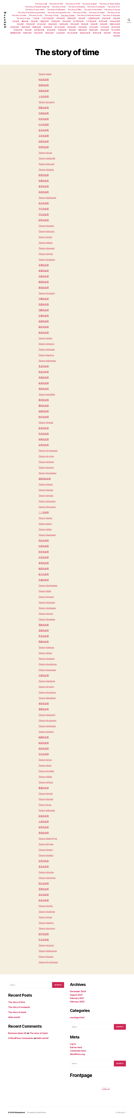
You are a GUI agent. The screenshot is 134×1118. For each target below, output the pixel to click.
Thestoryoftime (45, 74)
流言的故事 (93, 27)
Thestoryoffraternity (47, 715)
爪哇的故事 (104, 27)
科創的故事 (44, 546)
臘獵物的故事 (15, 33)
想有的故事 (74, 24)
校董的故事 (44, 180)
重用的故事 (44, 400)
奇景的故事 (103, 21)
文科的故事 (44, 135)
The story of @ (41, 4)
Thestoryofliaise (45, 653)
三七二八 (106, 1088)
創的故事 (116, 18)
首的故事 (116, 36)
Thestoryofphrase (46, 490)
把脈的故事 (44, 304)
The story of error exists (35, 10)
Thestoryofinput (45, 518)
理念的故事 (44, 540)
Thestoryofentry (45, 523)
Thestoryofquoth (46, 793)
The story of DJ (114, 7)
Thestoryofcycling (46, 456)
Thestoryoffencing (46, 462)
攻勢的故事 (44, 445)
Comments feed (78, 1051)
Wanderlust (5, 20)
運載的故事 (44, 709)
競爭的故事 (44, 827)
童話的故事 (51, 30)
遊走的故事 (44, 900)
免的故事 (81, 18)
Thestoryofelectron (46, 231)
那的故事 (107, 33)
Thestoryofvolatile (46, 771)
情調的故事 (63, 24)
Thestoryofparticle (46, 225)
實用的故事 (44, 563)
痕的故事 (28, 30)
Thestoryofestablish (47, 394)
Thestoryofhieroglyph (48, 838)
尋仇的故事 (41, 24)
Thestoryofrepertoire (47, 692)
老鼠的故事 (104, 30)
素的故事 (72, 30)
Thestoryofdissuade (47, 810)
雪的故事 (116, 33)
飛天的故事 (44, 883)
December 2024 (78, 991)
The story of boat (59, 7)
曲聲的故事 (44, 270)
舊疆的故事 (27, 33)
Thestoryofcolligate (47, 911)
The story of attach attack (109, 4)
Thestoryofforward (46, 164)
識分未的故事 (72, 33)
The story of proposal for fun (58, 12)
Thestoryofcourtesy (47, 102)
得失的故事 (44, 119)
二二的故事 (44, 512)
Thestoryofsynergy (46, 686)
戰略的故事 (44, 641)
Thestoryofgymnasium (48, 450)
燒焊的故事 (44, 748)
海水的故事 (44, 203)
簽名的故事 (44, 130)
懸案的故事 (44, 107)
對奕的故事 (44, 433)
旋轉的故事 (44, 411)
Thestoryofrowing (46, 467)
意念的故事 (44, 939)
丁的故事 (35, 18)
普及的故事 (44, 866)
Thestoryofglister (46, 782)
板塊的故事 (44, 383)
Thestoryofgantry (46, 849)
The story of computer (96, 7)
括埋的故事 (14, 27)
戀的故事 (94, 24)
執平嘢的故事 (78, 21)
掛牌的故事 (25, 27)
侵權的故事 (71, 18)
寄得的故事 (30, 24)
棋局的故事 (44, 428)
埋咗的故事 (66, 21)
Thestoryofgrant (45, 917)
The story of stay (51, 15)
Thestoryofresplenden (48, 585)
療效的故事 (44, 332)
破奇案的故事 (39, 30)
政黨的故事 (44, 816)
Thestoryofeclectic (46, 945)
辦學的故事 (44, 175)
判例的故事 (44, 113)
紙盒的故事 (44, 372)
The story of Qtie (79, 12)
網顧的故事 (82, 30)
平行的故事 (44, 209)
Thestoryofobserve (46, 343)
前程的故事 (44, 192)
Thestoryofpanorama (47, 670)
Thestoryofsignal (46, 254)
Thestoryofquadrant (47, 619)
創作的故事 (44, 934)
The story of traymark (111, 15)
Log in (73, 1044)
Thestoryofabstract (46, 647)
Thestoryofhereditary (47, 698)
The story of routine (97, 12)
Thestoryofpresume (47, 349)
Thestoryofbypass (46, 844)
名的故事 (15, 21)
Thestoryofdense (45, 242)
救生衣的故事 (59, 27)
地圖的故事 (44, 21)
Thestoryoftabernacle (47, 197)
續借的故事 (93, 30)
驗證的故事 (44, 568)
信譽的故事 (44, 675)
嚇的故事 (25, 21)
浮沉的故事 (44, 214)
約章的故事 (44, 557)
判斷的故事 (44, 310)
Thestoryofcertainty (47, 293)
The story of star (35, 15)
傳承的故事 (44, 703)
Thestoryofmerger (46, 922)
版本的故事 (115, 27)
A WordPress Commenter (20, 1038)
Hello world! (14, 1017)
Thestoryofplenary (46, 731)
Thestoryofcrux (45, 804)
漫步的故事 (44, 894)
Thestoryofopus (45, 759)
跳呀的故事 (97, 33)
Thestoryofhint (45, 591)
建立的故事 (44, 574)
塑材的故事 (44, 388)
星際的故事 (44, 889)
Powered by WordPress (36, 1112)
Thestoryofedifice (46, 855)
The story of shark (19, 15)
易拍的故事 (71, 27)
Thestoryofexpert (46, 613)
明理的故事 (44, 147)
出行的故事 (44, 124)
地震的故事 (55, 21)
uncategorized (77, 1017)
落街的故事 (38, 33)
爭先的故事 (44, 636)
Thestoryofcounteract (47, 720)
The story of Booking (76, 7)
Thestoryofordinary (47, 658)
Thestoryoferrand (46, 799)
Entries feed (76, 1047)
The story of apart (89, 4)
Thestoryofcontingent (48, 664)
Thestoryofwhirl (45, 237)
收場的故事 (47, 27)
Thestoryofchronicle (47, 501)
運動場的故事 (45, 478)
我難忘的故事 (115, 24)
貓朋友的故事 (85, 33)
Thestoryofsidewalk (47, 158)
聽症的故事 (44, 327)
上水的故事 (44, 96)
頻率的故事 (44, 861)
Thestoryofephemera (47, 726)
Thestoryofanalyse (46, 355)
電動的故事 (44, 625)
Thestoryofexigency (47, 928)
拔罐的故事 (44, 321)
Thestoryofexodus (46, 872)
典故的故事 (106, 18)
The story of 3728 (73, 4)
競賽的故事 (44, 630)
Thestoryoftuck (45, 765)
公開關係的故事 (94, 18)
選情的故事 (44, 833)
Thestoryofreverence (47, 507)
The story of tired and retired (88, 15)
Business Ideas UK (17, 1033)
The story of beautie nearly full (37, 7)
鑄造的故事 (44, 743)
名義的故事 (44, 580)
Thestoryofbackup (46, 169)
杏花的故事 (82, 27)
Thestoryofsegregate (47, 877)
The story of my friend (93, 10)
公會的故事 (44, 821)
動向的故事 (44, 417)
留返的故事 (18, 30)
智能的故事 (44, 90)
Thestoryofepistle (46, 495)
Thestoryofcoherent (47, 259)
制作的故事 (44, 552)
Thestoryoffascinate (47, 602)
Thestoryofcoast (45, 152)
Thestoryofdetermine (47, 360)
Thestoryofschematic (47, 608)
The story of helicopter (56, 10)
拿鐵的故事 (44, 377)
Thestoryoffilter (45, 529)
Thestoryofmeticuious (48, 951)
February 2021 (77, 998)
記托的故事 (60, 33)
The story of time (68, 15)
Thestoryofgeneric (46, 596)
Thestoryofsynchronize (48, 962)
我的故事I (103, 24)
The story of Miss (75, 10)
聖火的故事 (115, 30)
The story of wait (23, 18)
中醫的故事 (44, 298)
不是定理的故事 (48, 18)
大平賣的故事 (91, 21)
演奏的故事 (44, 276)
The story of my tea (112, 10)
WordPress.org (77, 1054)
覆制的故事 (44, 405)
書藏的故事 (44, 788)
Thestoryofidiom (46, 484)
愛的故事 (84, 24)
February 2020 (77, 1001)
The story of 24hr (56, 4)
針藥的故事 (44, 315)
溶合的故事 (44, 754)
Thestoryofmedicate (47, 681)
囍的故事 (34, 21)
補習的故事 (49, 33)
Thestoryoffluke (45, 776)
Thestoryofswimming (48, 473)
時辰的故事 (44, 79)
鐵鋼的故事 (44, 737)
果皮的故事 (44, 366)
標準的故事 (44, 220)
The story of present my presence (31, 12)
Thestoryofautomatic (47, 535)
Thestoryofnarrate (46, 956)
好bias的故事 (115, 21)
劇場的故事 (44, 287)
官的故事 (20, 24)
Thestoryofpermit (46, 422)
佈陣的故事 (44, 439)
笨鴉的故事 (62, 30)
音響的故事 (44, 265)
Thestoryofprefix (46, 906)
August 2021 (76, 995)
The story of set (113, 12)
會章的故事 (44, 186)
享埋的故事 (60, 18)
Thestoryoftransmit (47, 248)
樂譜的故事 (44, 282)
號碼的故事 (44, 85)
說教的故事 (44, 141)
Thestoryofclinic (45, 338)
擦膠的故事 (36, 27)
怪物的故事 (52, 24)
